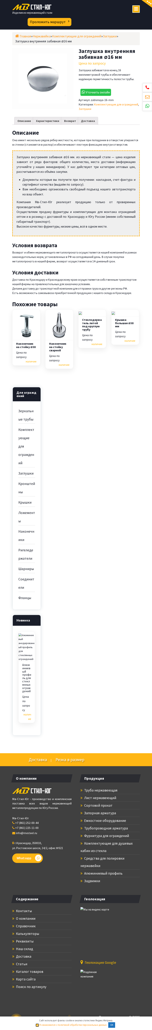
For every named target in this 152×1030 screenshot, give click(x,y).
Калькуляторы (27, 933)
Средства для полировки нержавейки (102, 862)
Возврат (70, 121)
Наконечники (26, 535)
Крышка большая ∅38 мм (124, 323)
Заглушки (85, 109)
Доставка (88, 121)
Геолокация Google (100, 962)
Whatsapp (24, 858)
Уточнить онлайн (97, 92)
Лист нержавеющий (99, 798)
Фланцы (24, 598)
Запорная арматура (99, 813)
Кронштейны (26, 487)
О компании (25, 918)
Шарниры (26, 569)
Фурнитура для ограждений (106, 836)
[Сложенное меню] (136, 9)
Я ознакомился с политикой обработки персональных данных (73, 1024)
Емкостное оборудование (104, 820)
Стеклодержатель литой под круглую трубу (92, 324)
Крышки (25, 502)
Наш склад (24, 949)
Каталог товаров (29, 971)
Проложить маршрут (48, 21)
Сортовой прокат (98, 805)
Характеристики (47, 121)
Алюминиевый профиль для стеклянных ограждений (26, 678)
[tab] (24, 121)
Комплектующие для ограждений (116, 104)
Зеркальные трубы (26, 415)
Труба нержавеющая (100, 790)
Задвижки (91, 881)
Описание (24, 121)
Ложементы (26, 516)
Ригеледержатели (25, 554)
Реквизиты (24, 941)
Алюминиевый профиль (103, 873)
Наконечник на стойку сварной (57, 347)
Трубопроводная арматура (105, 828)
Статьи (21, 964)
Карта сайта (25, 979)
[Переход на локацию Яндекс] (100, 931)
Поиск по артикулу (30, 986)
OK (111, 1024)
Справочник (25, 926)
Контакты (23, 911)
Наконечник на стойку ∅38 (26, 345)
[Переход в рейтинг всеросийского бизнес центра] (94, 976)
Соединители (26, 583)
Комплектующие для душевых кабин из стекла (106, 847)
